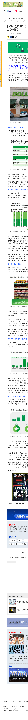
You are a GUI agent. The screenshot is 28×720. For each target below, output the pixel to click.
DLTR (19, 540)
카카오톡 (8, 37)
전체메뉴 (4, 11)
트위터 (13, 37)
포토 (20, 11)
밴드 (16, 37)
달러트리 (13, 540)
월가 (17, 544)
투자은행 (24, 544)
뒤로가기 (12, 562)
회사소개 (5, 701)
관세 (12, 544)
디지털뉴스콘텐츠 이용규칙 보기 (17, 558)
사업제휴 (19, 701)
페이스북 (11, 37)
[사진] (16, 639)
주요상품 (12, 701)
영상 (14, 11)
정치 (25, 11)
